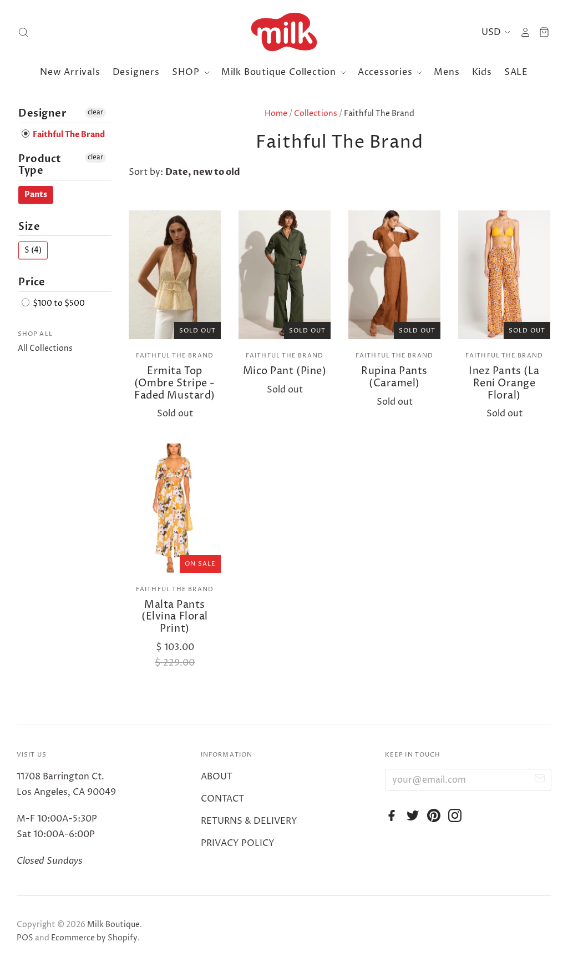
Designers (136, 72)
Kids (482, 72)
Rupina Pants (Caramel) (394, 377)
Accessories (386, 72)
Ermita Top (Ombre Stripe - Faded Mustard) (174, 383)
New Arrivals (70, 72)
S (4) (33, 250)
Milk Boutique (113, 924)
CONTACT (222, 799)
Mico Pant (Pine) (285, 371)
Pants (35, 194)
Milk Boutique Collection (280, 72)
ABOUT (216, 776)
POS (25, 938)
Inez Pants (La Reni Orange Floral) (504, 383)
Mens (446, 72)
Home (276, 113)
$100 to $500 (58, 303)
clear (95, 112)
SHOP (187, 72)
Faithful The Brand (175, 355)
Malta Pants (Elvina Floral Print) (174, 617)
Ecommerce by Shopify (94, 938)
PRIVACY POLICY (238, 843)
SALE (516, 72)
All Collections (45, 348)
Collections (315, 113)
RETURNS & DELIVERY (249, 821)
